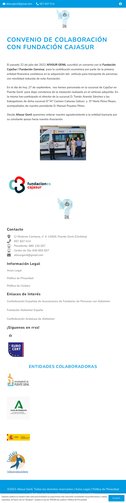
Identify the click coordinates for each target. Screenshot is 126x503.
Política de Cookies (18, 286)
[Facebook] (120, 4)
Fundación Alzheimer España (25, 310)
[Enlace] (63, 18)
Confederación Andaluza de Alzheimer (31, 319)
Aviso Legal (14, 270)
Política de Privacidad (20, 278)
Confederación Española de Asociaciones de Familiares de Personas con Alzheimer (58, 301)
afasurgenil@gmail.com (28, 255)
